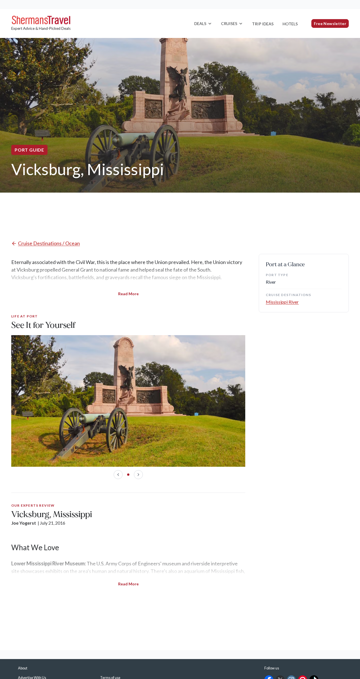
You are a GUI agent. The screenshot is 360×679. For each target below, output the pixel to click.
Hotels (290, 23)
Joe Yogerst (23, 522)
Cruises (229, 23)
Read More (128, 293)
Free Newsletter (330, 23)
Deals (200, 23)
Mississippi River (282, 301)
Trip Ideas (263, 23)
